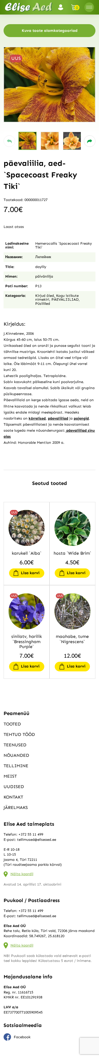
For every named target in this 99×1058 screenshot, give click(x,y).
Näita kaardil (21, 874)
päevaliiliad (58, 418)
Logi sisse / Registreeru (62, 7)
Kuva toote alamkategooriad (50, 30)
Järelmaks (16, 807)
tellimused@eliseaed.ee (36, 840)
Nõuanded (16, 755)
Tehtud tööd (19, 734)
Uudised (14, 786)
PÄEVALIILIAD (65, 299)
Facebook (22, 1037)
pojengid (81, 418)
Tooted (12, 724)
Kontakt (13, 797)
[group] (49, 84)
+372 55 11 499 (30, 834)
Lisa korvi (30, 573)
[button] (9, 141)
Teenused (15, 744)
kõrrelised (37, 418)
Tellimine (16, 765)
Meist (10, 776)
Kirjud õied (44, 296)
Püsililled (42, 304)
